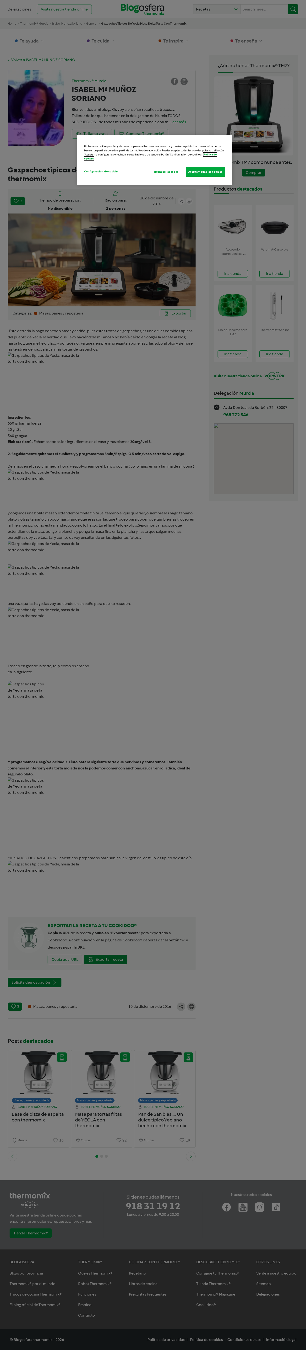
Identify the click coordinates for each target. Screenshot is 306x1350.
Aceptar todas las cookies (205, 171)
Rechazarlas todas (166, 171)
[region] (154, 160)
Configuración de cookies (101, 171)
